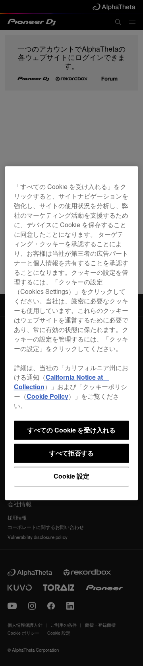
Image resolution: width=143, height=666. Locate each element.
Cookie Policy (47, 396)
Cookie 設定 (71, 476)
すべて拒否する (71, 453)
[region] (71, 333)
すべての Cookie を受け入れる (71, 429)
